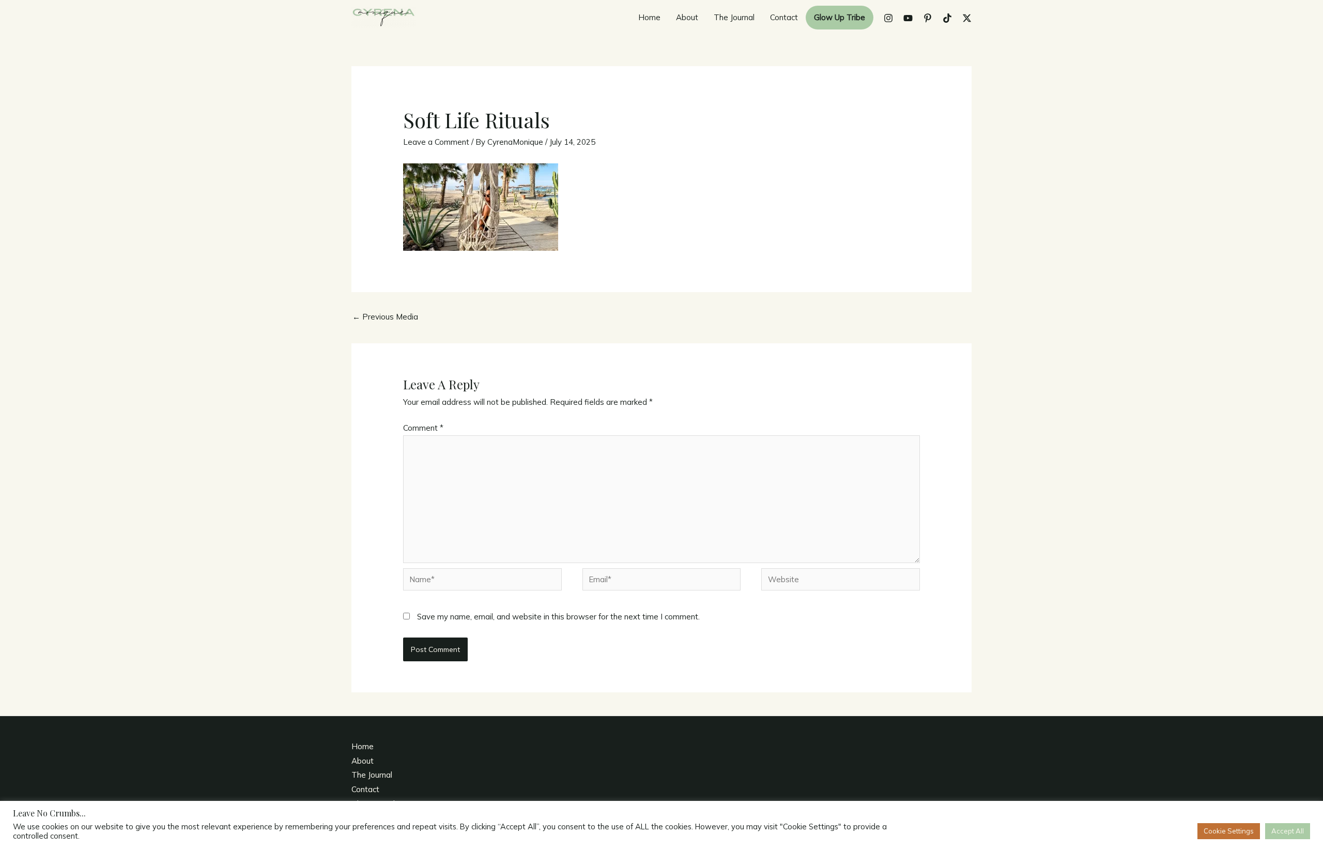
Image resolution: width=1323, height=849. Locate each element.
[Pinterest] (927, 18)
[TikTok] (947, 18)
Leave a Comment (436, 142)
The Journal (734, 17)
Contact (784, 17)
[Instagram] (888, 18)
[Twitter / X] (967, 18)
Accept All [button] (1287, 831)
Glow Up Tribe (839, 17)
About (687, 17)
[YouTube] (908, 18)
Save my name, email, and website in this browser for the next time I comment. (558, 616)
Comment (423, 428)
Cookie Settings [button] (1229, 831)
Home (649, 17)
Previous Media (385, 317)
